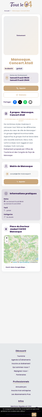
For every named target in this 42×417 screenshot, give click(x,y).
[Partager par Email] (30, 102)
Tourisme (21, 356)
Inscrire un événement (21, 363)
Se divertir (9, 69)
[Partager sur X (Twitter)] (20, 102)
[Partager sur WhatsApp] (25, 102)
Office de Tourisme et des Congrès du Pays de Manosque (19, 152)
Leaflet (14, 262)
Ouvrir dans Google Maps (15, 267)
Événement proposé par (14, 149)
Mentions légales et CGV (21, 406)
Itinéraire (22, 95)
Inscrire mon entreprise (21, 390)
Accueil (6, 11)
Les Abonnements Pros (21, 394)
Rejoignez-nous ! (21, 371)
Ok (34, 414)
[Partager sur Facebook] (15, 102)
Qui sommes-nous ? (21, 367)
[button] (6, 238)
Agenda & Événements (21, 360)
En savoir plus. (31, 411)
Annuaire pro (21, 387)
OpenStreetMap (24, 262)
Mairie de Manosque (21, 166)
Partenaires (21, 375)
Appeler (22, 88)
